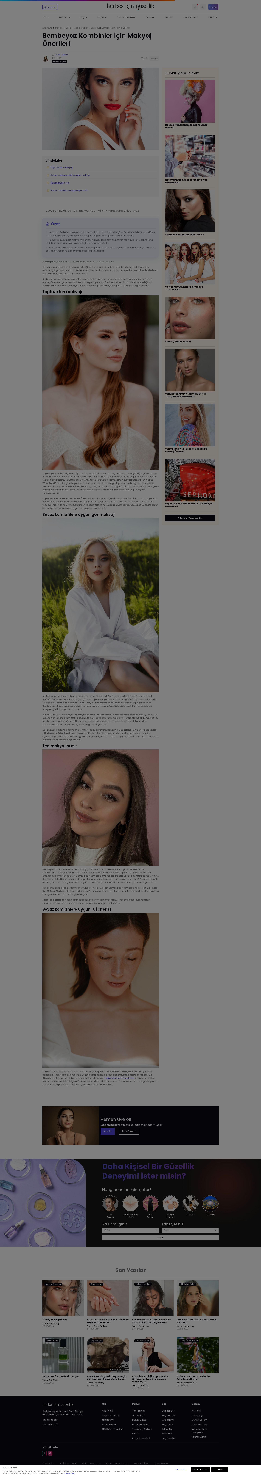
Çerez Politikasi (69, 1473)
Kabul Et (220, 1469)
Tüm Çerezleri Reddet (200, 1469)
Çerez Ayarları (181, 1469)
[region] (130, 1470)
